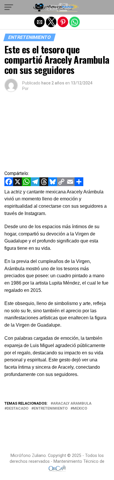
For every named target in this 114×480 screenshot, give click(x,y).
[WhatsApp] (26, 184)
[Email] (70, 184)
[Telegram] (35, 184)
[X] (17, 184)
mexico (80, 408)
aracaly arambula (72, 404)
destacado (17, 408)
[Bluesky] (52, 184)
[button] (8, 7)
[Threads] (43, 184)
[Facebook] (8, 184)
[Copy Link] (61, 184)
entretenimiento (51, 408)
